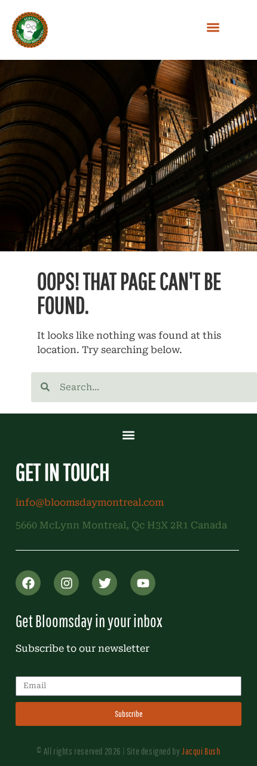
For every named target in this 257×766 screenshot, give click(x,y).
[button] (213, 27)
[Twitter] (104, 582)
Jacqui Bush (201, 751)
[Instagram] (66, 582)
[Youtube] (142, 582)
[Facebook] (28, 582)
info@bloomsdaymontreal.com (90, 502)
